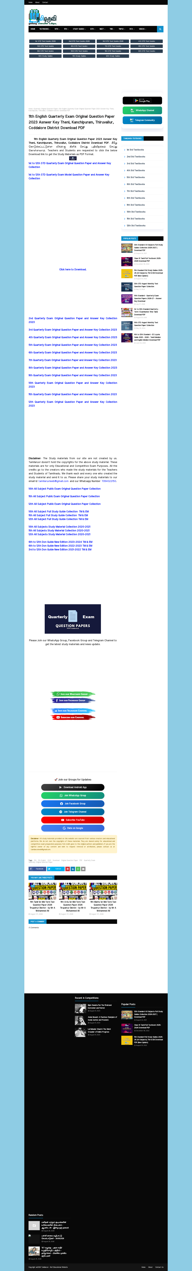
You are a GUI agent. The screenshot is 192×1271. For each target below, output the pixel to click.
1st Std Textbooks (135, 150)
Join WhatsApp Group (75, 795)
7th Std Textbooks (135, 191)
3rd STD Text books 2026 (113, 41)
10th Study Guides (45, 56)
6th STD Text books (79, 46)
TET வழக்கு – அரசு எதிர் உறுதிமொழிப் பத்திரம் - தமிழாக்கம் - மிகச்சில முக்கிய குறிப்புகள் (53, 1252)
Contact (45, 2)
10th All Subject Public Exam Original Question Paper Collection (64, 489)
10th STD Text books (79, 51)
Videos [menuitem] (141, 29)
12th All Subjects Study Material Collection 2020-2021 (59, 534)
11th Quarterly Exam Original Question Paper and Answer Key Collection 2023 (73, 394)
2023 (49, 860)
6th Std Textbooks (136, 184)
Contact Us (159, 1267)
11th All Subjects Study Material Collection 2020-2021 (59, 530)
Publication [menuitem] (62, 35)
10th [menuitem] (56, 29)
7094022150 (109, 481)
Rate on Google (75, 828)
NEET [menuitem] (102, 29)
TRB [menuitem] (111, 29)
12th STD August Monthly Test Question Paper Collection (146, 285)
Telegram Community (145, 120)
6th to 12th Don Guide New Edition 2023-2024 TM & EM (60, 542)
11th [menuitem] (65, 29)
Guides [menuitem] (48, 35)
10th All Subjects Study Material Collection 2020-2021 (59, 527)
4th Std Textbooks (136, 170)
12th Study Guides (113, 56)
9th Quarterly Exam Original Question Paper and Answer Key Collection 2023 (73, 375)
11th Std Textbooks (136, 219)
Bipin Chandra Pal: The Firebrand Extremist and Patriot (99, 1006)
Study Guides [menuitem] (78, 29)
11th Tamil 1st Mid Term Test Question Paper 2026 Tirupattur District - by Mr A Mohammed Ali (42, 906)
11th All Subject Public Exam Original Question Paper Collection (64, 496)
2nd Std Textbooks (136, 157)
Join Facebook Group (75, 804)
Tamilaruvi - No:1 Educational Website (54, 1267)
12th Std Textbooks (136, 226)
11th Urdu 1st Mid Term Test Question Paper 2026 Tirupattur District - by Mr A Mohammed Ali (72, 906)
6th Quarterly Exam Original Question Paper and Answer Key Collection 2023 (73, 352)
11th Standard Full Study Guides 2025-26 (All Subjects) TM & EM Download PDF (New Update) (148, 273)
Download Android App (75, 787)
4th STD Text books (146, 41)
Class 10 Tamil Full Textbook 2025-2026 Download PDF (147, 260)
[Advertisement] (73, 85)
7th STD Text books (113, 46)
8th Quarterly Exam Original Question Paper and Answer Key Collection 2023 (73, 368)
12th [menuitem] (92, 29)
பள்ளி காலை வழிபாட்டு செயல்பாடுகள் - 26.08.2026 (52, 1237)
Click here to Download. (72, 269)
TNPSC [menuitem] (121, 29)
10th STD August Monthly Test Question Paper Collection (146, 324)
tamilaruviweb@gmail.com (53, 481)
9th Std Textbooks (136, 205)
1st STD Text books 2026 (45, 41)
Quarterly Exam (89, 860)
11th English (42, 860)
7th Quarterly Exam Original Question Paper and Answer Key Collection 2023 (73, 360)
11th (35, 860)
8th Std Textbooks (136, 198)
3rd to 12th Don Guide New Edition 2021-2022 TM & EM (60, 549)
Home (30, 2)
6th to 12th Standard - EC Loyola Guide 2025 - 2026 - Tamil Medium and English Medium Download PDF (147, 337)
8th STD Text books (146, 46)
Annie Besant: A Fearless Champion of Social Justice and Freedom (102, 1018)
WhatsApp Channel (145, 110)
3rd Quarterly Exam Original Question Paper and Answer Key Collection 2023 (73, 330)
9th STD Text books (45, 51)
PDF (80, 860)
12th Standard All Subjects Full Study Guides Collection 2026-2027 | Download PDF (148, 247)
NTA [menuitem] (131, 29)
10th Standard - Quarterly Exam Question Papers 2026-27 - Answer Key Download (148, 298)
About (37, 2)
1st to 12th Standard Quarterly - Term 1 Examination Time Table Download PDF (146, 312)
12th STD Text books (146, 51)
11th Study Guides (79, 56)
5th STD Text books (45, 46)
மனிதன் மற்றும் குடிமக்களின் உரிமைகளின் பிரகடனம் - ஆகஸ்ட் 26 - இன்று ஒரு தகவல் (55, 1225)
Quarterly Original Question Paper (46, 109)
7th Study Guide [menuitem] (80, 35)
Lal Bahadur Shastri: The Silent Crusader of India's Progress (99, 1030)
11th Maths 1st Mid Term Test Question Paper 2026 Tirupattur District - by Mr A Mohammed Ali (103, 906)
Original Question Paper (69, 860)
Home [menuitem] (33, 29)
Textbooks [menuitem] (44, 29)
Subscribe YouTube (75, 820)
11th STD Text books (113, 51)
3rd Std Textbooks (136, 164)
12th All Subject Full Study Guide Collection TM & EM (58, 519)
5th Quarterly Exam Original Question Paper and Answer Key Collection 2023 (73, 345)
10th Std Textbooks (136, 212)
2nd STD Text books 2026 (79, 41)
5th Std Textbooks (136, 177)
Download (56, 860)
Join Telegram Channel (75, 812)
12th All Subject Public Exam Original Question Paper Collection (64, 504)
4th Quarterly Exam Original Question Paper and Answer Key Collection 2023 (73, 337)
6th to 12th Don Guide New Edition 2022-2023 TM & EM (60, 546)
